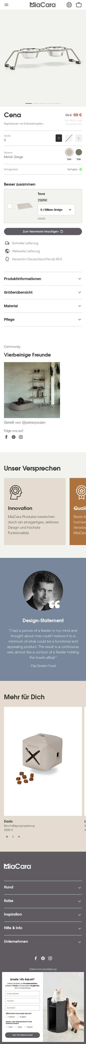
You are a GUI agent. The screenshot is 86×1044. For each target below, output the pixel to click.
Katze (8, 901)
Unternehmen (16, 942)
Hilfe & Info (13, 928)
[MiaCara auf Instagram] (20, 437)
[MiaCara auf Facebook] (6, 437)
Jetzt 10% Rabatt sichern (22, 1035)
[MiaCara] (43, 4)
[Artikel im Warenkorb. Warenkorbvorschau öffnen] (79, 5)
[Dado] (43, 761)
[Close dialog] (81, 974)
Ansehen (41, 218)
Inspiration (13, 915)
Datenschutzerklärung (43, 969)
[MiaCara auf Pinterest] (13, 437)
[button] (6, 5)
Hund (8, 887)
